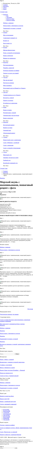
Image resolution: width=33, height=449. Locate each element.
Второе (5, 47)
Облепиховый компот (9, 133)
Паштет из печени (8, 100)
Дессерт (5, 77)
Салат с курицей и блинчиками (11, 148)
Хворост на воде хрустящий (11, 73)
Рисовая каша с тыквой (9, 112)
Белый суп (6, 40)
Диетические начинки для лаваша (9, 314)
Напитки (5, 122)
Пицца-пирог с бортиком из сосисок (13, 25)
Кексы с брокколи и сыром (7, 367)
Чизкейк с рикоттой (8, 68)
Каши (4, 107)
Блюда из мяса (10, 18)
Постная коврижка (8, 65)
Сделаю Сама (3, 11)
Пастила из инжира (8, 82)
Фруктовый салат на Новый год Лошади (14, 88)
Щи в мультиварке (8, 35)
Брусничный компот (8, 125)
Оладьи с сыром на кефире (7, 425)
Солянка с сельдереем (6, 365)
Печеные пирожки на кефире (11, 70)
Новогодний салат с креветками (12, 140)
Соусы (5, 152)
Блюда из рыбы (10, 20)
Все (7, 16)
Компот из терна (7, 127)
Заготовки (9, 17)
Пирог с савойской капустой (8, 401)
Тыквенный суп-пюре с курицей (12, 28)
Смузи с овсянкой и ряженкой (8, 404)
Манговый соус (7, 155)
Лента (4, 7)
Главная (5, 4)
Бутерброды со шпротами (10, 103)
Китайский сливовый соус (10, 163)
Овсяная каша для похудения (11, 115)
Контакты (6, 6)
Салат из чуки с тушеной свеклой (9, 375)
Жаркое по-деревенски (9, 58)
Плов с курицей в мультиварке (11, 53)
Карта (4, 9)
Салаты (5, 137)
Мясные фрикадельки (9, 50)
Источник (30, 309)
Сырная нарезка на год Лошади (11, 95)
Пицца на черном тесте (6, 373)
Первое (5, 32)
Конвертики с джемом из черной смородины (12, 362)
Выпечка (5, 62)
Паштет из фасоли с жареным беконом (10, 434)
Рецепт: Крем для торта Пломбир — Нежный (12, 370)
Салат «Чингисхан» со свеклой (8, 432)
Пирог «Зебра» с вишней (7, 359)
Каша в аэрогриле (8, 55)
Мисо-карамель (7, 85)
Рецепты (5, 14)
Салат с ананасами (8, 145)
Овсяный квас (7, 130)
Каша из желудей (4, 399)
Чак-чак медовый (8, 80)
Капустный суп (7, 43)
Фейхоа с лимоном (8, 23)
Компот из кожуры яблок (7, 396)
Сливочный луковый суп (10, 38)
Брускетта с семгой (8, 97)
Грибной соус (7, 160)
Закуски (5, 92)
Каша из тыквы (7, 110)
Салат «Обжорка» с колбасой (11, 142)
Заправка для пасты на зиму (11, 157)
